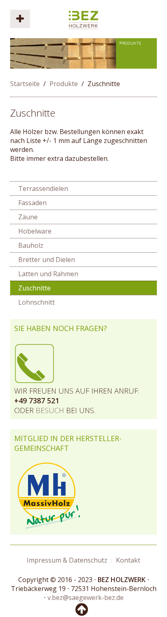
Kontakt (128, 560)
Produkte (63, 83)
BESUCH (50, 410)
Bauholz (30, 245)
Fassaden (32, 202)
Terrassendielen (43, 188)
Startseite (25, 83)
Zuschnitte (32, 112)
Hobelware (34, 231)
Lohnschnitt (36, 302)
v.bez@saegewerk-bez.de (85, 597)
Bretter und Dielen (46, 259)
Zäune (28, 216)
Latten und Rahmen (48, 273)
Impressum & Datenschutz (67, 560)
